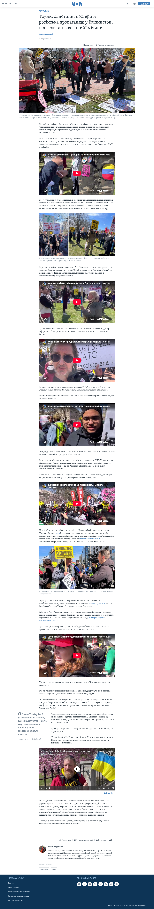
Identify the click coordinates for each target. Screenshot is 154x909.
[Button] (87, 45)
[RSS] (106, 884)
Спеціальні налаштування (18, 896)
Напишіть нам (13, 888)
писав (57, 533)
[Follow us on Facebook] (79, 884)
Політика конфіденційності (19, 892)
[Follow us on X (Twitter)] (84, 884)
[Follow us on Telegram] (100, 884)
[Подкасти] (111, 884)
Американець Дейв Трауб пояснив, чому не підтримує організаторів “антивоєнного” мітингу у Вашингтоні (91, 751)
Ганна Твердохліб (46, 34)
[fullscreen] (112, 788)
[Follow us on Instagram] (95, 884)
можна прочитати (97, 603)
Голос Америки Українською (54, 754)
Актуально (44, 11)
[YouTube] (134, 4)
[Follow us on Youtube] (90, 884)
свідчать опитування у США (92, 539)
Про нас (11, 883)
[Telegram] (127, 4)
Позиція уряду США (15, 900)
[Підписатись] (116, 884)
